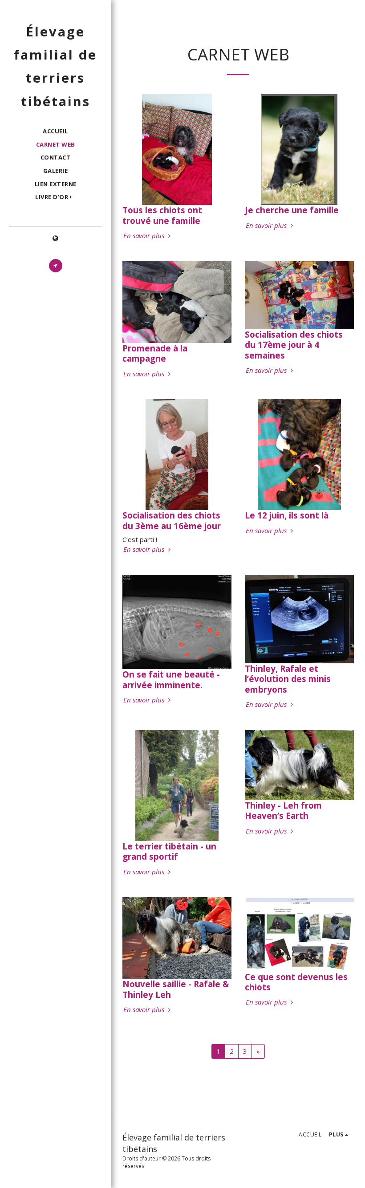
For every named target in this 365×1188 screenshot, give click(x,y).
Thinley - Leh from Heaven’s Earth (283, 810)
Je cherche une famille (292, 209)
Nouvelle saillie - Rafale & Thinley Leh (175, 989)
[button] (55, 197)
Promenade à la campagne (154, 353)
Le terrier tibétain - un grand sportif (169, 851)
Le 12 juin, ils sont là (286, 515)
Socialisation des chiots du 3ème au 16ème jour (171, 520)
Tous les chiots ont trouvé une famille (162, 215)
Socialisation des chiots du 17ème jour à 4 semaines (294, 345)
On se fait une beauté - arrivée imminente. (171, 679)
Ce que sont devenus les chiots (296, 982)
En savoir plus (144, 235)
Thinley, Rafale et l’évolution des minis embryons (288, 679)
